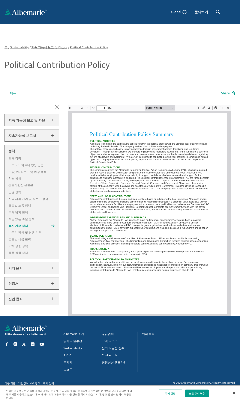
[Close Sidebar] (57, 107)
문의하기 (201, 12)
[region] (120, 393)
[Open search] (218, 12)
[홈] (25, 12)
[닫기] (234, 393)
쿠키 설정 (170, 393)
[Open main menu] (232, 12)
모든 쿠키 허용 (197, 393)
